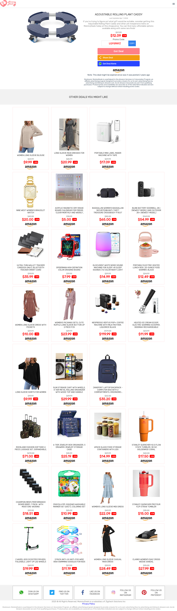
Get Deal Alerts (109, 64)
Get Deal (119, 51)
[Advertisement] (146, 138)
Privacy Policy (88, 604)
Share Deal (106, 57)
